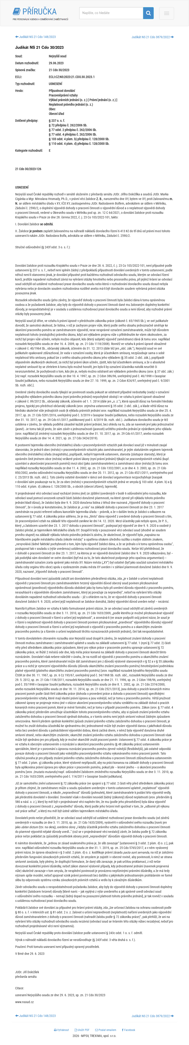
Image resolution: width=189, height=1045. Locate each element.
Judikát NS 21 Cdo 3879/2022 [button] (151, 37)
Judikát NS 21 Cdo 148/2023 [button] (37, 37)
